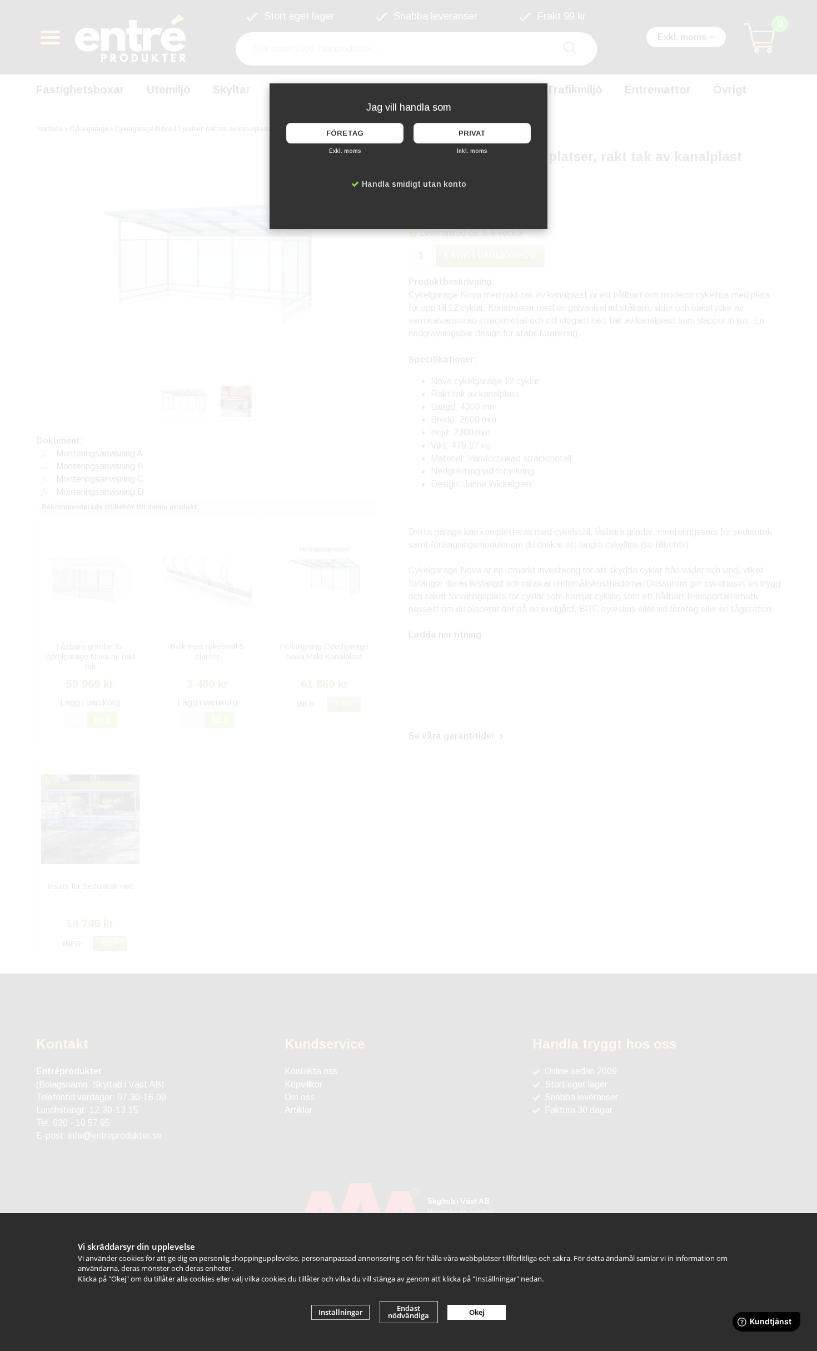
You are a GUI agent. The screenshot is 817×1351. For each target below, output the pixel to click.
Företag (344, 133)
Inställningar (340, 1312)
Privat (472, 133)
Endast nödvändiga (408, 1311)
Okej (477, 1312)
